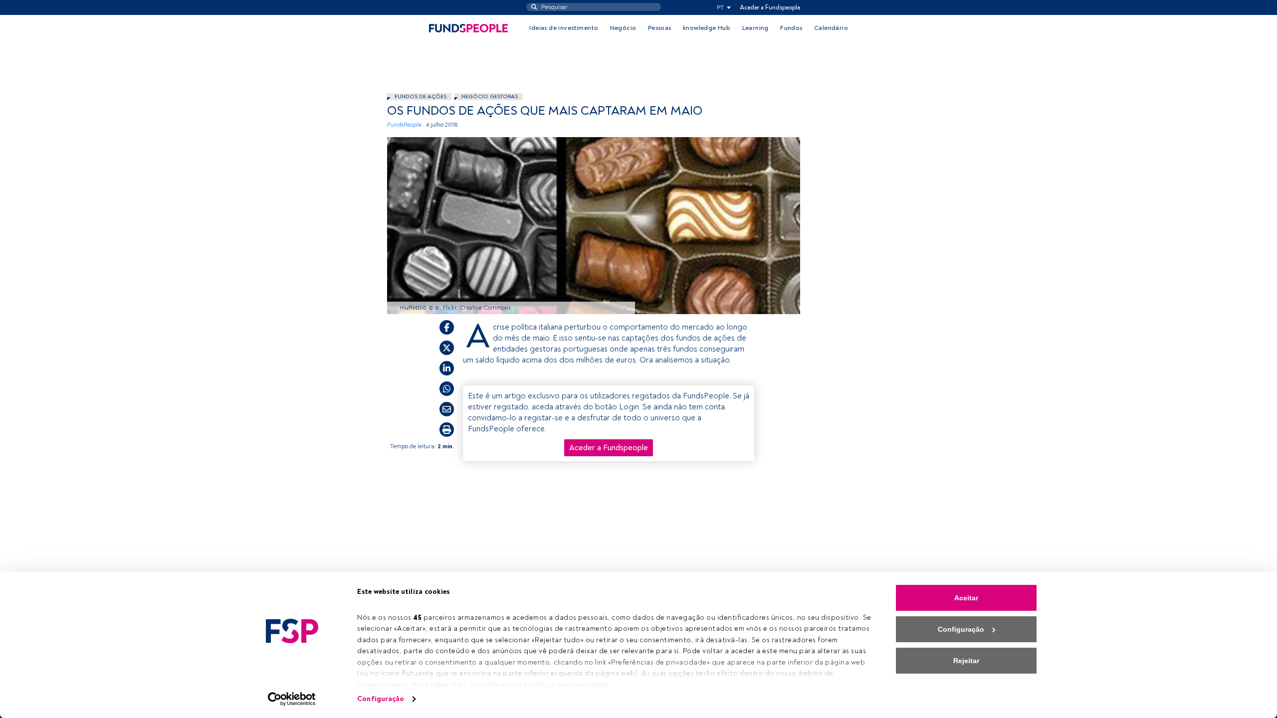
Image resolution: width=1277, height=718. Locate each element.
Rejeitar (966, 661)
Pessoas (659, 28)
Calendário (831, 28)
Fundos (791, 28)
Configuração (380, 699)
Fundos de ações (420, 96)
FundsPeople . (406, 125)
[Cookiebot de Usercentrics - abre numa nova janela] (292, 699)
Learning (755, 28)
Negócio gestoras (489, 96)
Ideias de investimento (563, 28)
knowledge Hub (706, 28)
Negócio (623, 28)
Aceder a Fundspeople (770, 7)
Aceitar (966, 598)
